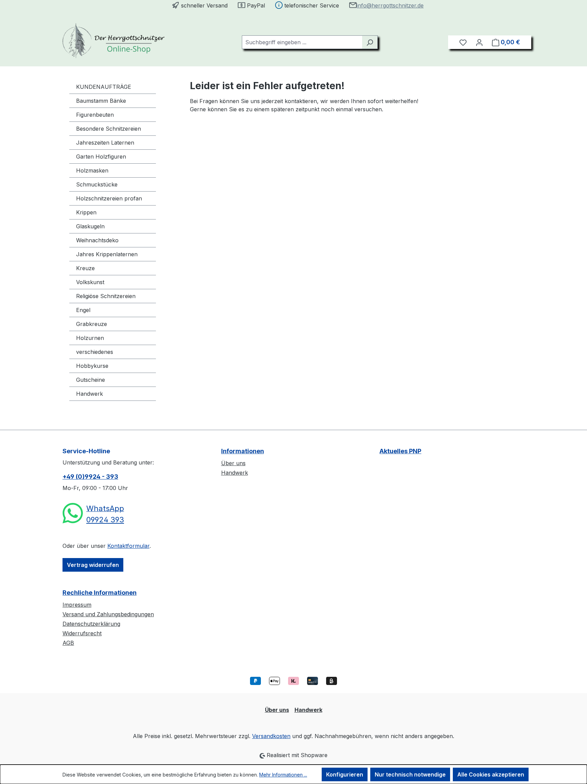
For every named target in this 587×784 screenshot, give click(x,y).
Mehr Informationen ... (283, 775)
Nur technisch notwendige (410, 774)
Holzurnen (90, 337)
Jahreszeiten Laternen (105, 142)
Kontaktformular (128, 545)
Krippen (86, 212)
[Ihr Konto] (479, 42)
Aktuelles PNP (400, 451)
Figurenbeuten (95, 114)
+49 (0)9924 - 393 (90, 476)
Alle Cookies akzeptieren (490, 774)
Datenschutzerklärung (91, 623)
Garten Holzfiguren (101, 156)
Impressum (77, 604)
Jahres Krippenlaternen (107, 254)
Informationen (242, 451)
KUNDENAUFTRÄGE (103, 86)
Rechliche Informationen (100, 592)
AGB (68, 642)
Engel (83, 310)
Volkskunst (90, 282)
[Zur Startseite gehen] (113, 40)
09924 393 (105, 519)
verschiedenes (94, 351)
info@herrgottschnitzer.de (390, 5)
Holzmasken (92, 170)
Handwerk (89, 393)
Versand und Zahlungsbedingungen (108, 614)
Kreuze (85, 268)
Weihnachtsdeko (97, 240)
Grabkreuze (91, 324)
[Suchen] (370, 42)
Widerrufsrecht (82, 633)
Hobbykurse (92, 365)
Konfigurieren (344, 774)
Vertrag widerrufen (93, 564)
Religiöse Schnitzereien (106, 296)
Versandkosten (271, 736)
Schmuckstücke (97, 184)
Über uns (233, 463)
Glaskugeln (90, 226)
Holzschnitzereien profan (109, 198)
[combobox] (302, 42)
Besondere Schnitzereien (108, 128)
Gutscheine (90, 379)
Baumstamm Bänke (101, 100)
